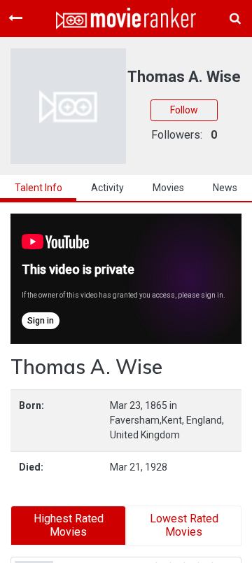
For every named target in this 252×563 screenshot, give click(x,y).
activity (107, 187)
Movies (168, 187)
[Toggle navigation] (15, 18)
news (225, 187)
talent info (38, 187)
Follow (184, 110)
